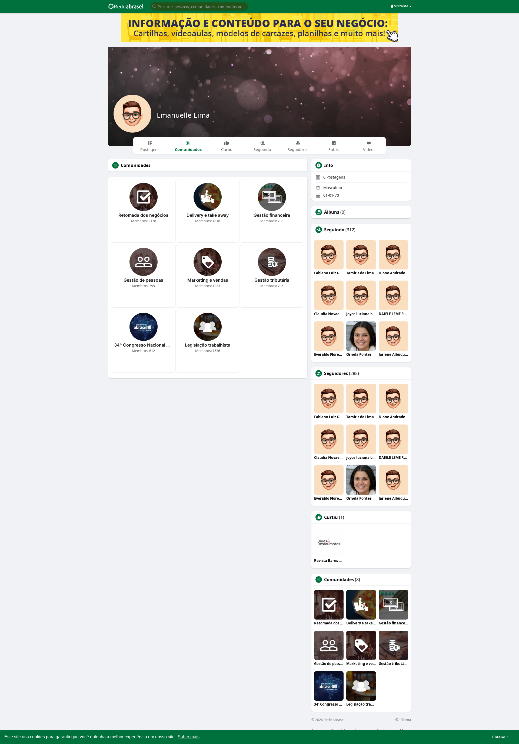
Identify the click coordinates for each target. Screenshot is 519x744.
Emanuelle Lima (183, 115)
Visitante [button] (401, 6)
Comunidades (339, 579)
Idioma (405, 720)
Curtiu (331, 517)
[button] (199, 6)
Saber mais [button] (188, 737)
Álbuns (331, 212)
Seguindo (334, 230)
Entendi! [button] (500, 737)
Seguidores (336, 373)
